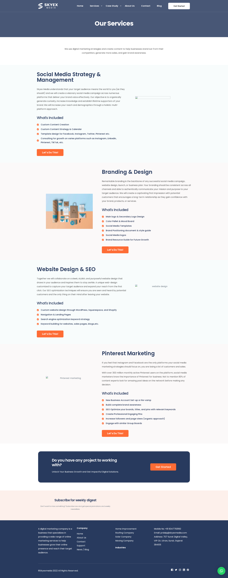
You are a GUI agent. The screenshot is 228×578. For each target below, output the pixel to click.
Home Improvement (126, 528)
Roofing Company (124, 532)
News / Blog (83, 549)
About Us (130, 5)
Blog (159, 5)
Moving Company (124, 540)
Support (81, 545)
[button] (50, 152)
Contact (145, 5)
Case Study (112, 5)
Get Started (179, 6)
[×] (221, 571)
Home (80, 5)
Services (94, 5)
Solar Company (123, 536)
